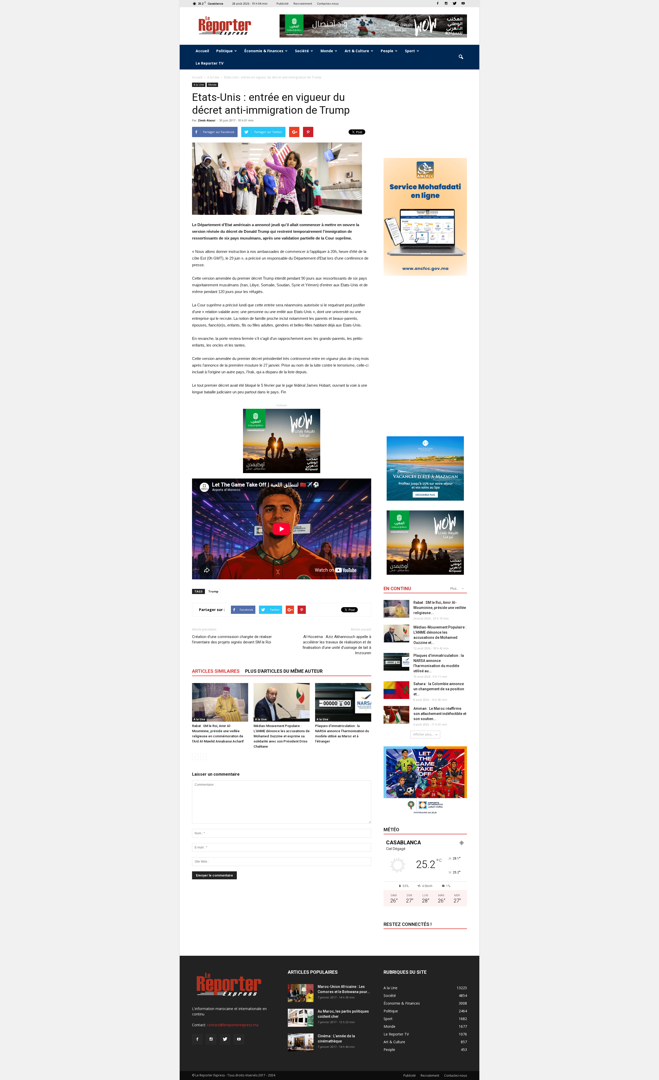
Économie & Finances (263, 50)
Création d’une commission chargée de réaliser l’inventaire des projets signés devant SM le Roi (232, 639)
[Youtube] (463, 3)
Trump (213, 591)
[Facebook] (437, 3)
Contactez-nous (328, 3)
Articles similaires (216, 671)
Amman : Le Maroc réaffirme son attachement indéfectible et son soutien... (439, 713)
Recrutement (302, 3)
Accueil (202, 50)
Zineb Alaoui (206, 120)
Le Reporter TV (209, 63)
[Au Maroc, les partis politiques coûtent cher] (301, 1018)
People (387, 50)
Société (302, 50)
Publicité (282, 3)
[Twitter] (454, 3)
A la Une (199, 84)
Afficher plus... (423, 734)
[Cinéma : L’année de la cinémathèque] (301, 1042)
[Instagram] (446, 3)
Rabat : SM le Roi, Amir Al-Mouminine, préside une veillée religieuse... (439, 607)
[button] (461, 57)
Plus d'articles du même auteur (284, 671)
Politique (224, 50)
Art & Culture (357, 50)
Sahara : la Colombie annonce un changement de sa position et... (438, 689)
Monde (326, 50)
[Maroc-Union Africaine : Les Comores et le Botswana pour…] (301, 993)
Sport (410, 50)
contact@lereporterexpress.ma (232, 1024)
